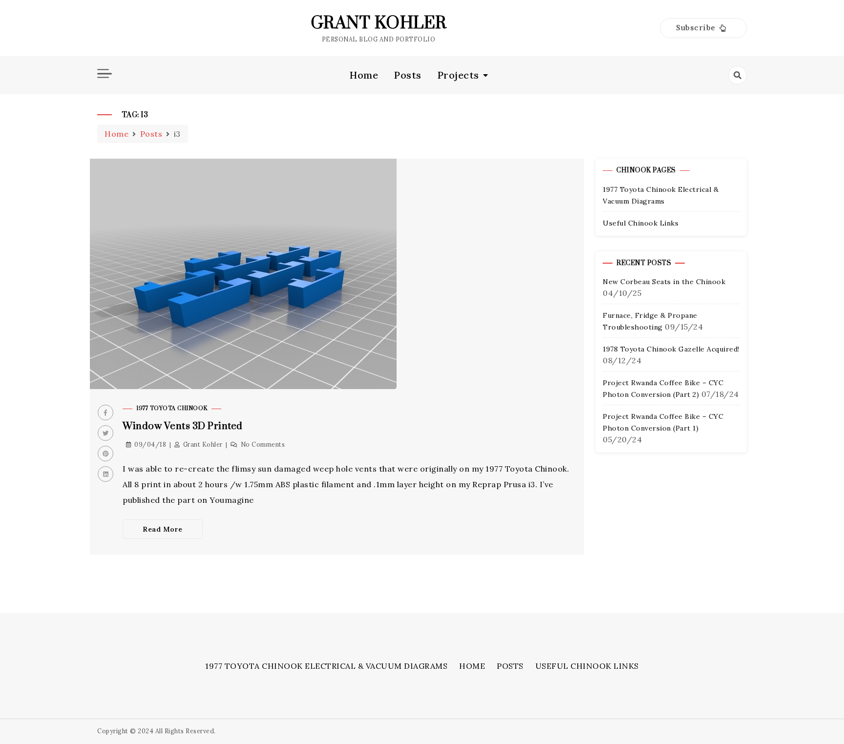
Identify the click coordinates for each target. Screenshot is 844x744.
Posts (408, 75)
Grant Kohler (379, 23)
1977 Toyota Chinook (172, 408)
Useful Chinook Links (640, 223)
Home (363, 75)
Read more (163, 529)
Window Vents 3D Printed (183, 426)
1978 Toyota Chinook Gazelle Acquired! (671, 349)
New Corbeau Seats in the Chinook (664, 282)
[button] (703, 28)
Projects (458, 75)
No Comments (263, 444)
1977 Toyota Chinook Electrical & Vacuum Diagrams (326, 666)
